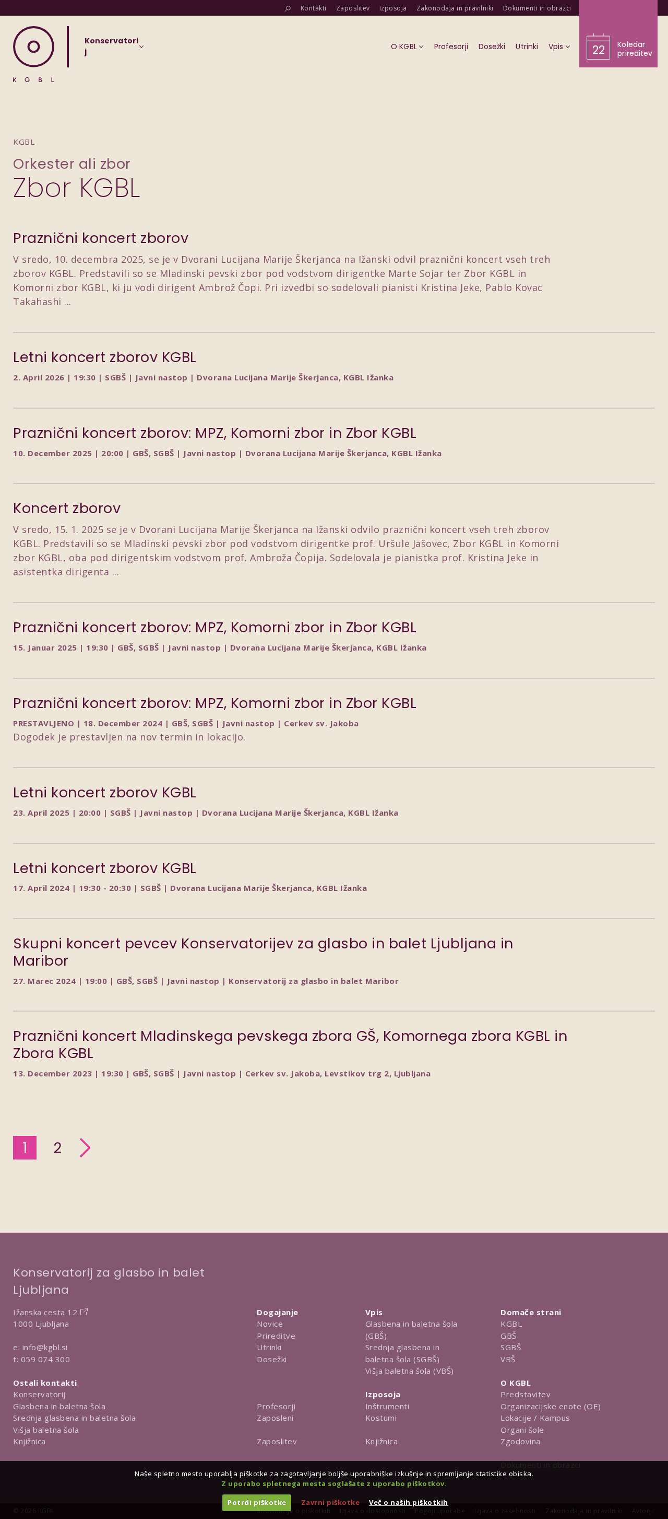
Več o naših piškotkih (408, 1502)
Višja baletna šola (46, 1429)
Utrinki (269, 1347)
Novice (270, 1323)
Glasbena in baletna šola (59, 1406)
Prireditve (276, 1335)
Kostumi (381, 1417)
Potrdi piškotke (257, 1502)
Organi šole (522, 1429)
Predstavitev (525, 1394)
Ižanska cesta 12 (45, 1312)
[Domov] (33, 54)
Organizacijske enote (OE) (550, 1406)
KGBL (511, 1323)
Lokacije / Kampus (535, 1417)
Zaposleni (275, 1417)
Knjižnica (29, 1441)
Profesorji (276, 1406)
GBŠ (508, 1335)
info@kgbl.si (45, 1347)
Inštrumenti (387, 1406)
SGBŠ (510, 1347)
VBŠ (508, 1359)
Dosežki (272, 1359)
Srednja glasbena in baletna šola (74, 1417)
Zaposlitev (277, 1441)
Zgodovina (520, 1441)
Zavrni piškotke (330, 1502)
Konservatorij (39, 1394)
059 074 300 (45, 1359)
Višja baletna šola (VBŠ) (409, 1370)
